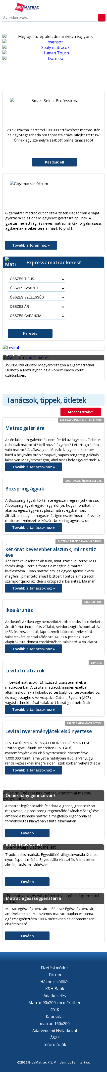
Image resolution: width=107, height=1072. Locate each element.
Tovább (27, 833)
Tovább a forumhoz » (31, 245)
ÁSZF (54, 1037)
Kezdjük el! (54, 162)
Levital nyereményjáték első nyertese (48, 731)
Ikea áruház (19, 610)
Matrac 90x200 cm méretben (54, 1002)
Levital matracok (25, 670)
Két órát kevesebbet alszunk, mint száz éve (50, 552)
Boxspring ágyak (24, 488)
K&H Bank (54, 988)
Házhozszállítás (54, 981)
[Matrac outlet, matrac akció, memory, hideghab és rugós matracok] (53, 42)
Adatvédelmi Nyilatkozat (54, 1030)
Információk (55, 1044)
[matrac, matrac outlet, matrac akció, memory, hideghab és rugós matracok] (27, 7)
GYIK (55, 1009)
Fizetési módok (55, 967)
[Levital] (53, 347)
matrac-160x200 (55, 1023)
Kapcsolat (55, 1016)
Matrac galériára (25, 428)
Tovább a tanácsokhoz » (33, 466)
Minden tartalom (80, 412)
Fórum (55, 974)
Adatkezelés (55, 995)
